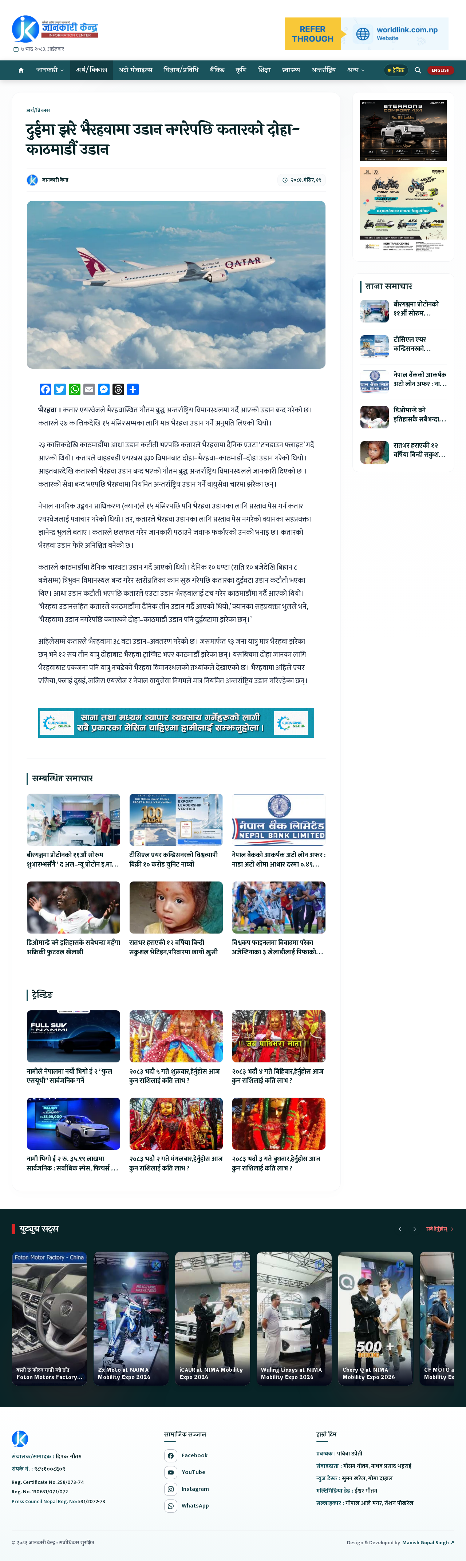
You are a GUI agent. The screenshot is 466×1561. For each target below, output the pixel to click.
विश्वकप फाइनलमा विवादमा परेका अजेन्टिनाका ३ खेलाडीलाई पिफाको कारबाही (274, 952)
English (441, 70)
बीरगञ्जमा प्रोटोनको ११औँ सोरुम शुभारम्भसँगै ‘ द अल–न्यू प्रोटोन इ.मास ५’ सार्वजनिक (71, 865)
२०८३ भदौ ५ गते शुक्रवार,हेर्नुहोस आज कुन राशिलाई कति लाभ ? (174, 1076)
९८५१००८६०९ (49, 1469)
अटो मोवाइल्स (135, 70)
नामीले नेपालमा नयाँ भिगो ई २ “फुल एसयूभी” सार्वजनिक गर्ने (69, 1076)
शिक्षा (264, 70)
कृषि (241, 70)
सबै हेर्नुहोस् (436, 1229)
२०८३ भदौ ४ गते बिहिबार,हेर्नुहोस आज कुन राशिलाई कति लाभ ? (278, 1076)
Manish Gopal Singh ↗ (428, 1542)
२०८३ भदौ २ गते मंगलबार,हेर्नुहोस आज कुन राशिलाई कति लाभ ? (176, 1164)
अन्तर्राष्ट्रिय (324, 70)
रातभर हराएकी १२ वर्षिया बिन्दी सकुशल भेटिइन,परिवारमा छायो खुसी (173, 948)
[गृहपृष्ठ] (21, 70)
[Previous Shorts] (400, 1229)
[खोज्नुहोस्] (417, 70)
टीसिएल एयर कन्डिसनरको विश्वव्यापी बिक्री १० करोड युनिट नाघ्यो (173, 860)
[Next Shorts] (414, 1229)
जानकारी (47, 70)
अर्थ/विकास (91, 70)
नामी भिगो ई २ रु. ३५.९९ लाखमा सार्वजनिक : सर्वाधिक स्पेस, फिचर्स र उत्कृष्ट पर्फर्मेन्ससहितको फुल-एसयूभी (71, 1169)
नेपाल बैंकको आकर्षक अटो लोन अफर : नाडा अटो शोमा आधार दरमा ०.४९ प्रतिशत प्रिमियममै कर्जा (278, 865)
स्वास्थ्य (291, 70)
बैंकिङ (217, 70)
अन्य (352, 70)
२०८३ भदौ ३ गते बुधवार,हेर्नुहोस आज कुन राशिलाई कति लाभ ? (276, 1164)
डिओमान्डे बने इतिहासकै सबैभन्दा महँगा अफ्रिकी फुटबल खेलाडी (73, 948)
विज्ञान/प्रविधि (181, 70)
